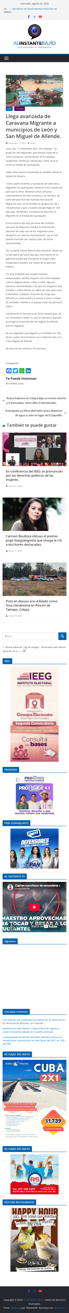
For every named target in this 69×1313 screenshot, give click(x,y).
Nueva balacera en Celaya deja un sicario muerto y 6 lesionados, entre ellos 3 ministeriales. (36, 400)
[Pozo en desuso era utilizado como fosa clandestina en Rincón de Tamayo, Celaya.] (34, 565)
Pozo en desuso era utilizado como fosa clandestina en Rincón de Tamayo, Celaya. (31, 605)
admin (33, 143)
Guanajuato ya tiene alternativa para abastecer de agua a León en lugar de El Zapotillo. (34, 413)
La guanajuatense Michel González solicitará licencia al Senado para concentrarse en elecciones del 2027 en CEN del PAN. (34, 1040)
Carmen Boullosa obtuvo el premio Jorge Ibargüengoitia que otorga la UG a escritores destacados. (34, 540)
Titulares (20, 109)
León (9, 109)
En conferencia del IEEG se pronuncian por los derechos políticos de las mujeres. (34, 475)
